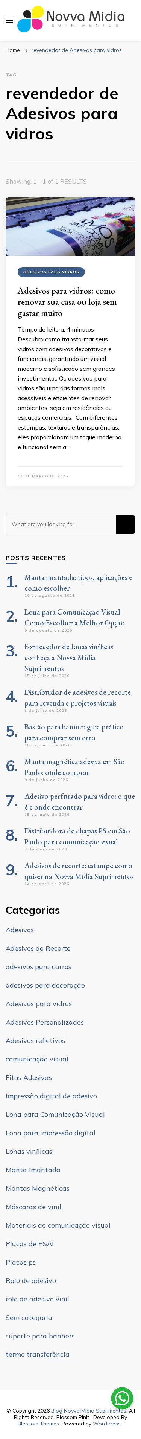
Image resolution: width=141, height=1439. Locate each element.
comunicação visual (37, 1059)
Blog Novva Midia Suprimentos (88, 1410)
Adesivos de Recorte (38, 948)
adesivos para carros (38, 966)
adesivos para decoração (45, 985)
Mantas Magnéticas (38, 1188)
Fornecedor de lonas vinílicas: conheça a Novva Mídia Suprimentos (69, 657)
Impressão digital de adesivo (51, 1096)
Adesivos (20, 929)
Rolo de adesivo (31, 1280)
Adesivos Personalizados (45, 1022)
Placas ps (21, 1262)
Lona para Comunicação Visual (55, 1114)
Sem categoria (29, 1317)
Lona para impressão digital (51, 1133)
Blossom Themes (38, 1423)
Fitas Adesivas (29, 1077)
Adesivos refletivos (35, 1040)
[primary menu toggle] (9, 20)
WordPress (107, 1423)
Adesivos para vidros (51, 271)
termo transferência (38, 1354)
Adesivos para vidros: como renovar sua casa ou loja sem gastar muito (67, 301)
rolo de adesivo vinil (37, 1299)
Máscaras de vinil (33, 1206)
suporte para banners (40, 1336)
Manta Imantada (33, 1169)
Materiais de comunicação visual (58, 1225)
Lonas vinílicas (29, 1151)
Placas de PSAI (30, 1243)
